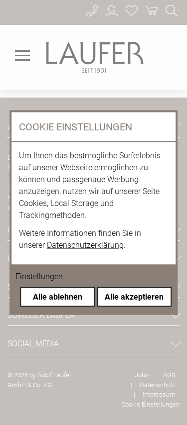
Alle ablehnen (57, 297)
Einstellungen (39, 276)
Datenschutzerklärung (85, 245)
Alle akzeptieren (134, 297)
